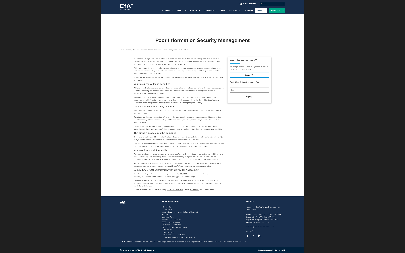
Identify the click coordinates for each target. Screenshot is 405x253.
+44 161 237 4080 (252, 210)
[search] (283, 4)
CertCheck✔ (248, 10)
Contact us (261, 10)
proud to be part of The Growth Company (138, 250)
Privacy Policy (167, 207)
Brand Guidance (168, 232)
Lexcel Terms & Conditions (171, 225)
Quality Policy (166, 230)
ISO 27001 (183, 174)
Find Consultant (209, 10)
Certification (165, 10)
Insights (222, 10)
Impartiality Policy (168, 217)
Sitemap (165, 215)
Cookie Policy (167, 209)
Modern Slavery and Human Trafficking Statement (180, 212)
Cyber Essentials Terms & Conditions (175, 227)
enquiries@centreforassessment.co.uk (260, 227)
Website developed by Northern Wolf (271, 250)
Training (180, 10)
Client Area (233, 10)
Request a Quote (277, 10)
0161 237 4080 (250, 4)
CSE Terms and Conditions (171, 222)
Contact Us (249, 75)
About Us (193, 10)
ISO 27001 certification (175, 190)
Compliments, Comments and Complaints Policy (179, 237)
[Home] (126, 7)
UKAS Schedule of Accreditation (173, 235)
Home (122, 50)
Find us (249, 231)
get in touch (194, 190)
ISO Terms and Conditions (171, 220)
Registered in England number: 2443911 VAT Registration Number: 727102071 (262, 221)
